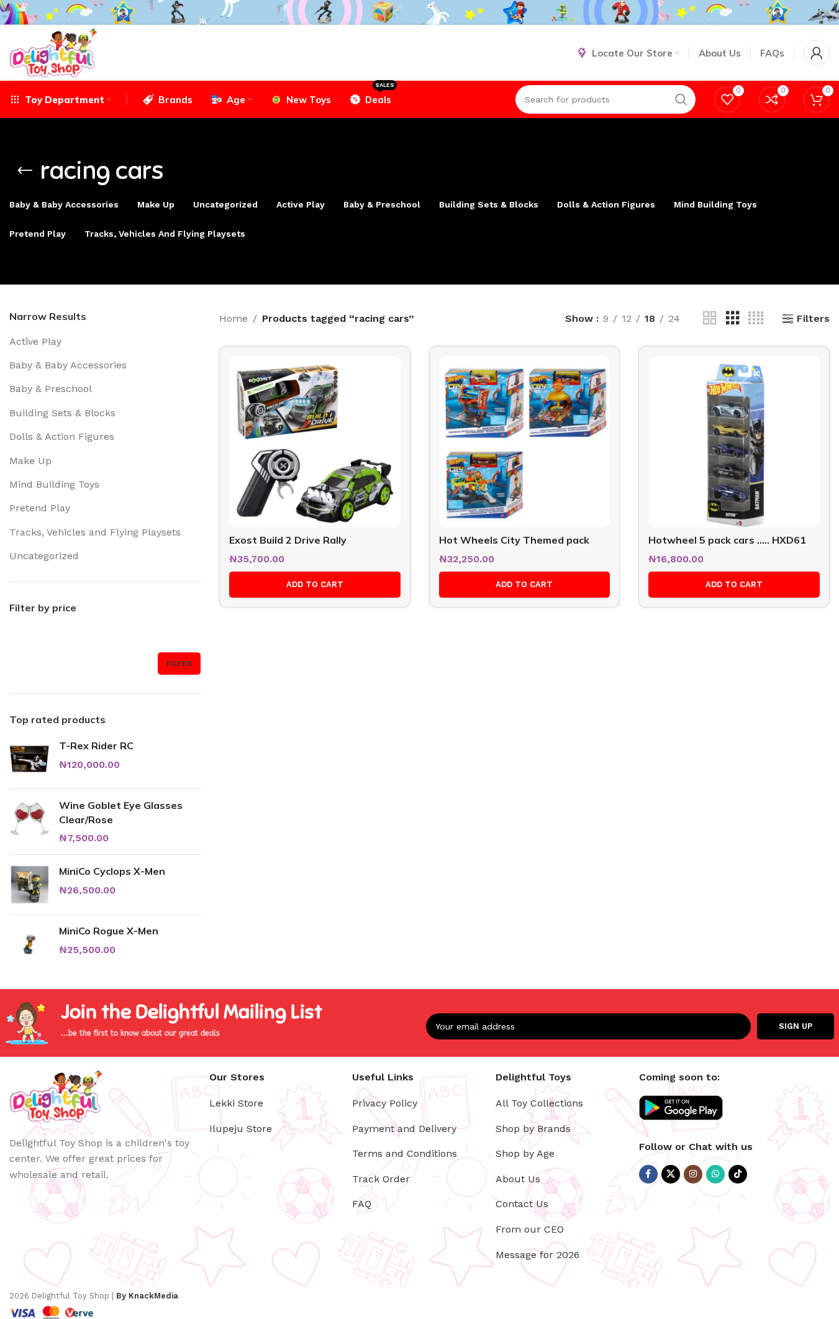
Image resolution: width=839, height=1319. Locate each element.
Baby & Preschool (50, 389)
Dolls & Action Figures (61, 436)
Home (233, 318)
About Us (518, 1179)
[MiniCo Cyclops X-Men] (29, 884)
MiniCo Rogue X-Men (108, 930)
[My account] (816, 52)
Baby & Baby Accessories (68, 365)
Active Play (35, 341)
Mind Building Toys (54, 484)
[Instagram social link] (693, 1174)
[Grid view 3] (733, 318)
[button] (315, 585)
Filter (179, 663)
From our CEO (530, 1229)
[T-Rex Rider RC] (29, 759)
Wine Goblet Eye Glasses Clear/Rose (121, 812)
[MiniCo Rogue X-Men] (29, 944)
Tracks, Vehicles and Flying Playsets (95, 532)
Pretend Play (39, 508)
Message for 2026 (537, 1255)
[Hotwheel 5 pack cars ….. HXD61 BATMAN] (734, 441)
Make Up (30, 461)
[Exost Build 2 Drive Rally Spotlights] (315, 441)
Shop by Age (525, 1153)
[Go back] (24, 170)
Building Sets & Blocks (62, 413)
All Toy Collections (539, 1103)
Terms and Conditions (404, 1153)
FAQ (361, 1204)
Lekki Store (236, 1103)
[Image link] (55, 1095)
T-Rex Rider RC (96, 745)
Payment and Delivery (404, 1128)
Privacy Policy (384, 1103)
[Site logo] (53, 52)
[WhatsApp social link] (715, 1174)
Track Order (381, 1179)
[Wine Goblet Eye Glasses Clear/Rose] (29, 821)
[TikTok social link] (737, 1174)
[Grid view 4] (755, 318)
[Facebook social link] (648, 1174)
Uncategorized (44, 556)
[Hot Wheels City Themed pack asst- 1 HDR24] (524, 441)
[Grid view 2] (710, 318)
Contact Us (522, 1204)
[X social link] (670, 1174)
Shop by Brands (533, 1128)
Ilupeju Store (240, 1128)
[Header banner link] (419, 12)
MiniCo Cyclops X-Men (112, 871)
